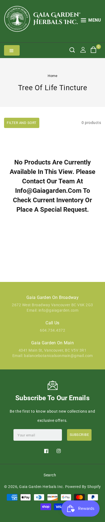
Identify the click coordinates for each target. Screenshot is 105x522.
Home (52, 76)
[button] (91, 21)
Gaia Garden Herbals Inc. (41, 486)
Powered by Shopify (83, 486)
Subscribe (79, 435)
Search (50, 475)
